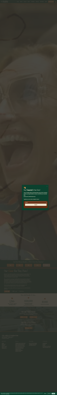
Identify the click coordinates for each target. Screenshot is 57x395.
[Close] (55, 393)
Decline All (49, 393)
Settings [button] (45, 393)
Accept (53, 393)
